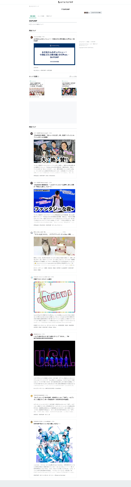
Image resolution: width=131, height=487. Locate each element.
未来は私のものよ (37, 334)
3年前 (50, 133)
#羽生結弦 (36, 175)
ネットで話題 (41, 16)
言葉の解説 (32, 16)
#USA (47, 175)
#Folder (50, 327)
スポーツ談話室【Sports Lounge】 (41, 133)
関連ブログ (49, 16)
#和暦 (39, 270)
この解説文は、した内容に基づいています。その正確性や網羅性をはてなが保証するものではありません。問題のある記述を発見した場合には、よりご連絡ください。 (36, 25)
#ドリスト (51, 475)
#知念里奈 (71, 325)
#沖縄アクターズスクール (40, 325)
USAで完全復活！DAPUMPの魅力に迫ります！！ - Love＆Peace (68, 84)
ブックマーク (33, 81)
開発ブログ (95, 43)
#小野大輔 (49, 70)
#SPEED (59, 268)
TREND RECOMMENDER (39, 395)
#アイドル (42, 388)
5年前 (53, 421)
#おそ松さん (37, 70)
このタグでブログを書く (96, 12)
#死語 (54, 268)
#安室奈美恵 (61, 325)
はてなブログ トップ (34, 6)
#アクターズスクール (52, 325)
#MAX (66, 325)
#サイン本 (47, 414)
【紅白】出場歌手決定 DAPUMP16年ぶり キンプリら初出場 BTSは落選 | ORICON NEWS (36, 84)
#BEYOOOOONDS (50, 388)
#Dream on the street (60, 475)
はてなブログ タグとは (83, 43)
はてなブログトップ (83, 45)
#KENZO (36, 414)
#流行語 (50, 268)
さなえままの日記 (37, 36)
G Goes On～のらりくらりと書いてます (42, 276)
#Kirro (54, 327)
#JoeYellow (58, 388)
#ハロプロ (36, 388)
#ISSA (35, 270)
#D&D (40, 327)
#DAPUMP (43, 70)
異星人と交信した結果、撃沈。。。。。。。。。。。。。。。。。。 (48, 232)
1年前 (43, 36)
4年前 (64, 232)
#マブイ (36, 268)
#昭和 (45, 268)
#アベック (41, 268)
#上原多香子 (64, 268)
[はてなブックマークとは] (38, 76)
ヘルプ (90, 43)
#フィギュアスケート (57, 225)
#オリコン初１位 (44, 475)
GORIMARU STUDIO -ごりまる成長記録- (42, 421)
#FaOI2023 (52, 175)
